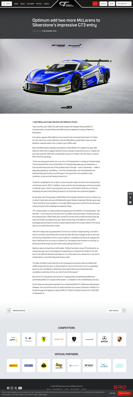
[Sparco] (28, 365)
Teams (67, 389)
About (49, 389)
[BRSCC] (89, 365)
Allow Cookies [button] (124, 393)
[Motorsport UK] (74, 365)
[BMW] (28, 339)
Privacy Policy (75, 389)
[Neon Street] (119, 365)
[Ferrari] (43, 339)
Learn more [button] (43, 394)
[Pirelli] (13, 365)
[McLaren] (89, 339)
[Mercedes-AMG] (104, 339)
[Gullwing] (104, 365)
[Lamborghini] (74, 339)
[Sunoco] (59, 365)
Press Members (57, 389)
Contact (84, 389)
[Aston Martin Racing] (13, 339)
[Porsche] (119, 339)
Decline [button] (112, 393)
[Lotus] (43, 365)
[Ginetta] (59, 339)
